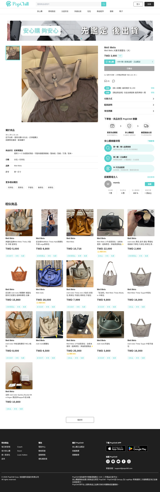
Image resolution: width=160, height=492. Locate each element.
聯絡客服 (42, 451)
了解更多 (150, 141)
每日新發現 (6, 447)
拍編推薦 (75, 451)
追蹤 (149, 184)
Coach (19, 447)
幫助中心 (42, 447)
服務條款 (42, 455)
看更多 (80, 420)
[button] (110, 191)
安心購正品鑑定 (78, 447)
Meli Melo (18, 166)
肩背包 (20, 187)
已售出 (129, 68)
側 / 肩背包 (6, 455)
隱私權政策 (42, 459)
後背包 (40, 187)
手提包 (30, 187)
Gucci (19, 451)
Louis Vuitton (22, 455)
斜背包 (50, 187)
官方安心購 (6, 451)
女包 (16, 160)
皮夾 (3, 459)
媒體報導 (75, 455)
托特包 (22, 160)
